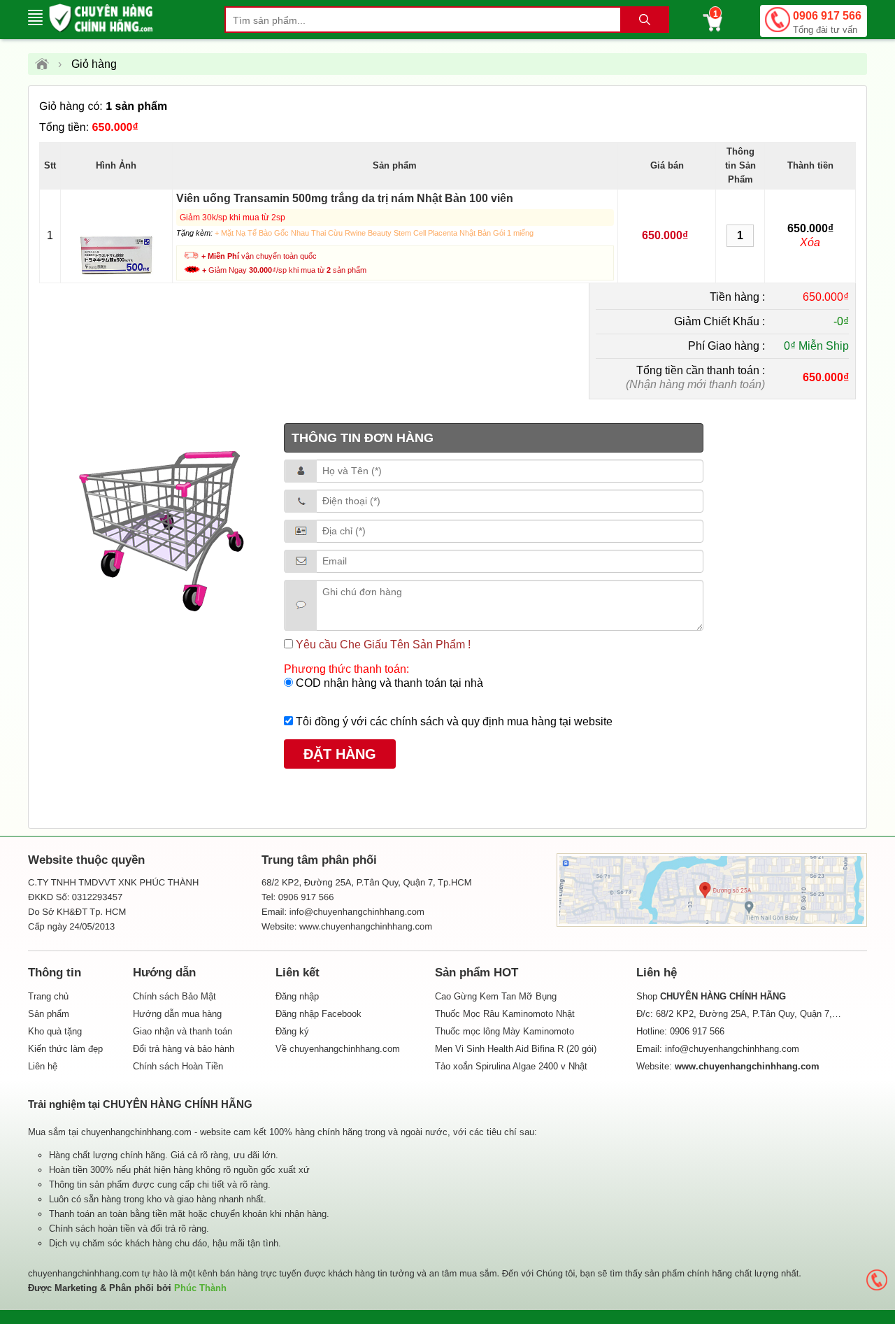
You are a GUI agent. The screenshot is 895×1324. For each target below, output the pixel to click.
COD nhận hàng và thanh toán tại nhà (388, 683)
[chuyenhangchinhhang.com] (100, 18)
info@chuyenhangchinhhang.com (732, 1049)
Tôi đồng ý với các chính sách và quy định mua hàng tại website (453, 721)
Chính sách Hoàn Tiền (178, 1066)
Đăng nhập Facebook (318, 1014)
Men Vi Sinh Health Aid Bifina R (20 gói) (515, 1049)
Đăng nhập (297, 996)
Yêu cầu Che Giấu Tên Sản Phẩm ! (382, 644)
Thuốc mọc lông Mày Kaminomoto (504, 1031)
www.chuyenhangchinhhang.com (365, 926)
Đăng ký (292, 1031)
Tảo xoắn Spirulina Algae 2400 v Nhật (511, 1066)
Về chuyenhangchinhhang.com (337, 1049)
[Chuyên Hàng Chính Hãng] (46, 64)
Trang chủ (48, 996)
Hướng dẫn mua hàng (177, 1014)
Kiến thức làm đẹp (65, 1049)
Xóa (810, 242)
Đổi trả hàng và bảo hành (183, 1049)
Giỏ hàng (94, 64)
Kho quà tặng (55, 1031)
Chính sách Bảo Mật (174, 996)
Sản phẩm (48, 1014)
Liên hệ (42, 1066)
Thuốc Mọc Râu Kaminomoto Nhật (505, 1014)
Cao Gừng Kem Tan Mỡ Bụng (496, 996)
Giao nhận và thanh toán (182, 1031)
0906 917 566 (827, 22)
